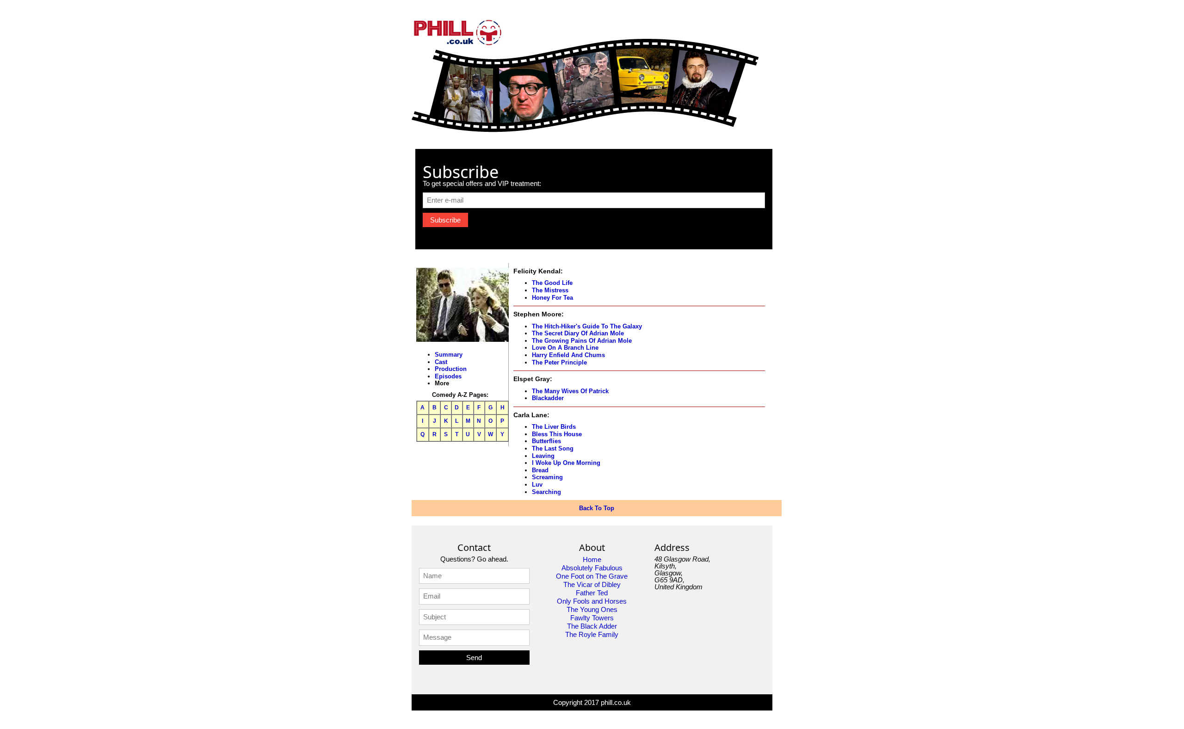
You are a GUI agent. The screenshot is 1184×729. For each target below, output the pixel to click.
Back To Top (596, 508)
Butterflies (546, 441)
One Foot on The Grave (592, 576)
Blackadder (548, 398)
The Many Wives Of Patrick (570, 391)
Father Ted (592, 593)
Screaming (547, 477)
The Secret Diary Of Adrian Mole (578, 333)
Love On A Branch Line (565, 347)
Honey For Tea (552, 297)
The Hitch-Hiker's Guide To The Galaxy (587, 326)
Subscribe (445, 220)
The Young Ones (592, 609)
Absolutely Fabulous (592, 568)
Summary (448, 354)
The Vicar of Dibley (592, 584)
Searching (546, 491)
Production (451, 368)
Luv (537, 484)
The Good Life (552, 282)
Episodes (448, 376)
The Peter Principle (559, 362)
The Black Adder (592, 626)
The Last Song (553, 448)
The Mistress (550, 290)
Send (474, 657)
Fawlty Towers (592, 618)
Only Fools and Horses (592, 601)
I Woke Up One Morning (566, 462)
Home (592, 559)
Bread (540, 470)
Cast (441, 361)
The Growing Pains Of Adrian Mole (582, 340)
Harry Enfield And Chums (568, 355)
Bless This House (557, 434)
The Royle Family (591, 634)
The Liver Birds (554, 426)
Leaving (543, 455)
